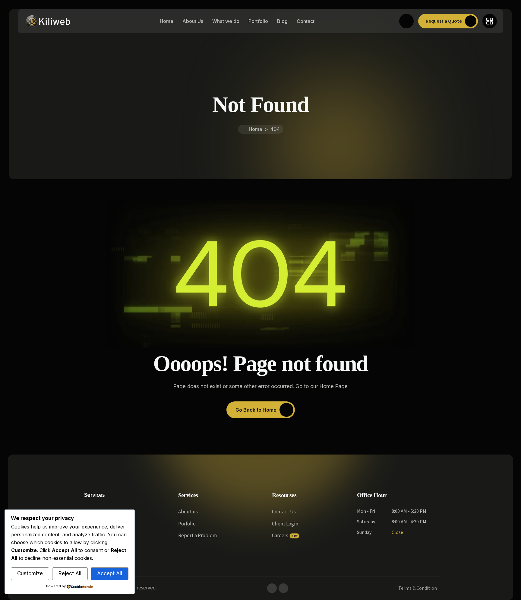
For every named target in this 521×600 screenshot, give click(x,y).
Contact (305, 21)
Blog (282, 21)
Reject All (69, 573)
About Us (192, 21)
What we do (225, 21)
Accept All (109, 573)
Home (166, 21)
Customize (30, 573)
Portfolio (258, 21)
